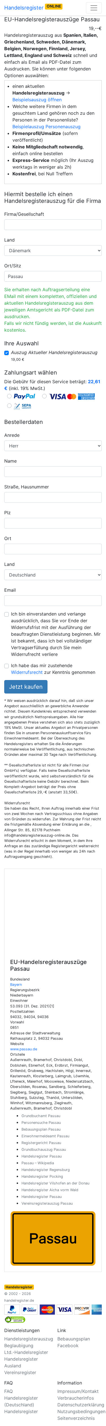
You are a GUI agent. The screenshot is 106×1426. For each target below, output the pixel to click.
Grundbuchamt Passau (40, 1116)
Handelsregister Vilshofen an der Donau (55, 1183)
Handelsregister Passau (41, 1156)
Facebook (68, 1345)
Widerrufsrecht (27, 672)
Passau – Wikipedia (37, 1163)
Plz (7, 512)
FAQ (8, 1391)
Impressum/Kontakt (78, 1391)
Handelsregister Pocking (42, 1176)
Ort (7, 538)
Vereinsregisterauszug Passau (47, 1203)
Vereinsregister (20, 1372)
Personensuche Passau (41, 1122)
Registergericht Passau (41, 1143)
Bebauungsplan (73, 1339)
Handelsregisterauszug (28, 1339)
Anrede (12, 435)
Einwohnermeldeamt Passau (45, 1136)
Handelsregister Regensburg (45, 1170)
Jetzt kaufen (26, 686)
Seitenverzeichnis (76, 1418)
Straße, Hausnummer (26, 487)
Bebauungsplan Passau (40, 1129)
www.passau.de (23, 1049)
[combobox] (53, 224)
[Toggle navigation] (94, 7)
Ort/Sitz (12, 265)
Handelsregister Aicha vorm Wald (49, 1190)
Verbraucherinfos (75, 1398)
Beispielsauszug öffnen (37, 99)
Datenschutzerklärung (80, 1404)
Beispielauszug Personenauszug (46, 126)
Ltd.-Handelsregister (26, 1352)
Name (10, 461)
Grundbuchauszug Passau (43, 1149)
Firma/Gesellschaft (24, 214)
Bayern (16, 984)
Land (9, 240)
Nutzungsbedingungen (81, 1411)
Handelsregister (32, 7)
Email (10, 590)
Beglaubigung (18, 1345)
